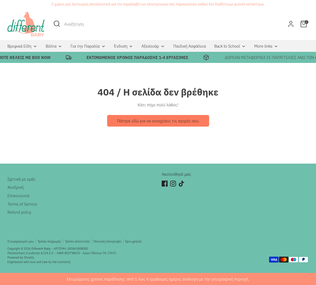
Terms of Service (22, 204)
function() (64, 262)
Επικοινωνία (18, 195)
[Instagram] (173, 184)
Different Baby (40, 248)
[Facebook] (165, 184)
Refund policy (19, 212)
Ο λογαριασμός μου (20, 241)
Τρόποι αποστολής (77, 241)
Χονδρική (15, 187)
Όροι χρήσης (133, 241)
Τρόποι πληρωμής (49, 241)
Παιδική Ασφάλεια (189, 46)
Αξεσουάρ (150, 46)
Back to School (227, 46)
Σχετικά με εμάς (21, 179)
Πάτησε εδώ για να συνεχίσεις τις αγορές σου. (158, 120)
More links (264, 46)
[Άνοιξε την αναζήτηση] (57, 24)
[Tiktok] (181, 184)
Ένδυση (121, 46)
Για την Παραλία (86, 46)
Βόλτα (52, 46)
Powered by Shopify (20, 257)
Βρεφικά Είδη (19, 46)
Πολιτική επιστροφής (107, 241)
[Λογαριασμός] (291, 24)
